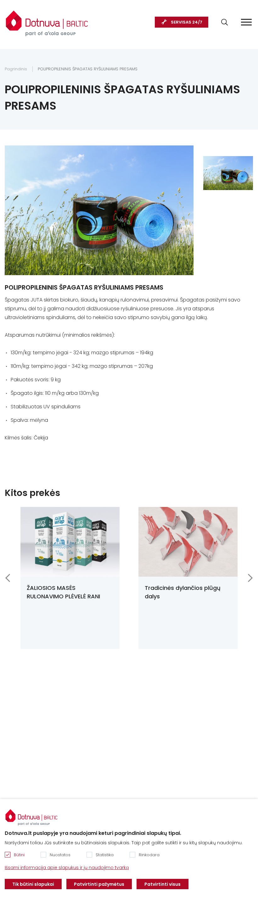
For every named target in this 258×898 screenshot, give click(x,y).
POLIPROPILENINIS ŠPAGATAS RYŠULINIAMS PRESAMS (87, 69)
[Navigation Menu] (246, 22)
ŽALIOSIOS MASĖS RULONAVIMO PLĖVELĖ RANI (63, 592)
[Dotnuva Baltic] (47, 20)
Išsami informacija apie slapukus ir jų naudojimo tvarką (67, 867)
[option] (228, 173)
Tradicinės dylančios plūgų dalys (183, 592)
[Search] (224, 22)
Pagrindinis (16, 69)
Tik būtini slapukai (33, 884)
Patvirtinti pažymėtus (99, 884)
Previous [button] (8, 578)
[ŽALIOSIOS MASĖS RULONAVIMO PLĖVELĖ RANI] (70, 542)
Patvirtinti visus (162, 884)
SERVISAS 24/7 (186, 22)
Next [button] (250, 578)
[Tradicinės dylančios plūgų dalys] (188, 542)
